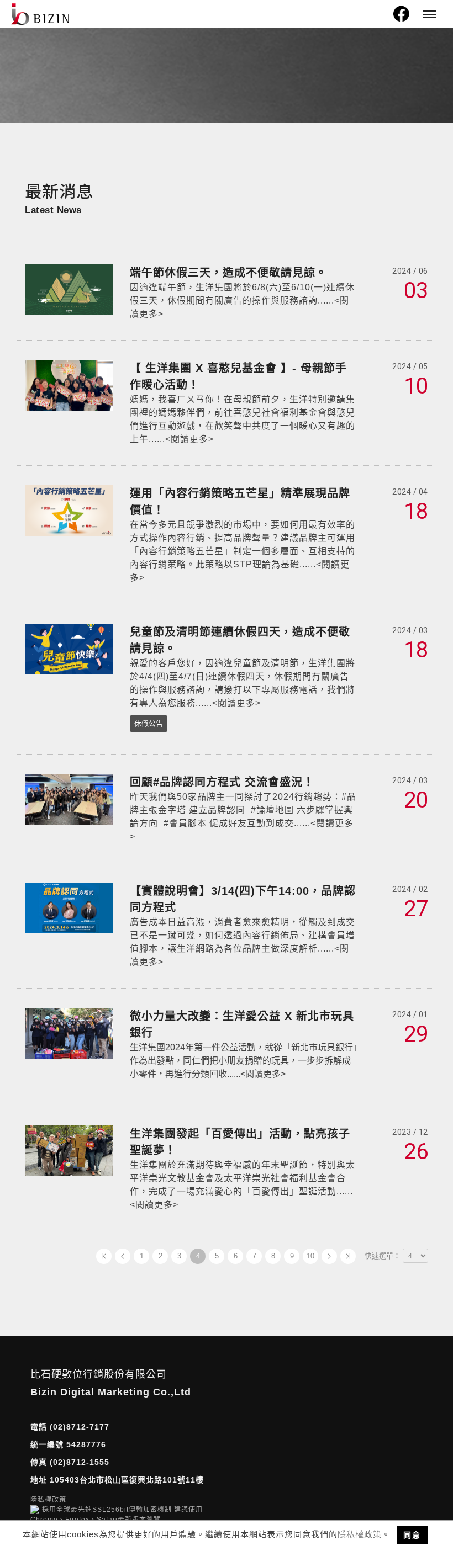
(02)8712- (69, 1426)
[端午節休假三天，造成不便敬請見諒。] (69, 289)
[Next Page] (329, 1256)
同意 (412, 1535)
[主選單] (430, 15)
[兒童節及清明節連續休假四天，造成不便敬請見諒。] (69, 648)
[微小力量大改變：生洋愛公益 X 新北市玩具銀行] (69, 1032)
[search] (380, 16)
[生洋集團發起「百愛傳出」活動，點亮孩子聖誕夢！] (69, 1150)
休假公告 (148, 723)
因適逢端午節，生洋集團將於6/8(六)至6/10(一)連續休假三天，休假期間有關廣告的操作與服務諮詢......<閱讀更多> (242, 300)
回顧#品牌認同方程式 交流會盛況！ (222, 782)
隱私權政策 (360, 1534)
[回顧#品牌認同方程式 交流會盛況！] (69, 798)
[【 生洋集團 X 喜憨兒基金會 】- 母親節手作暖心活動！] (69, 384)
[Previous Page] (122, 1256)
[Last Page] (348, 1256)
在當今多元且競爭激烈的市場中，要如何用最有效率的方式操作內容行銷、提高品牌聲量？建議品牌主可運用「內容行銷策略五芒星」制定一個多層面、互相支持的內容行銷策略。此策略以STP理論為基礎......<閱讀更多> (242, 551)
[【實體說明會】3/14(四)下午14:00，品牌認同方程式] (69, 907)
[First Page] (104, 1256)
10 (310, 1256)
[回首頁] (40, 14)
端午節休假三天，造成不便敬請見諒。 (228, 273)
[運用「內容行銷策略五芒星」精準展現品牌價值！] (69, 509)
